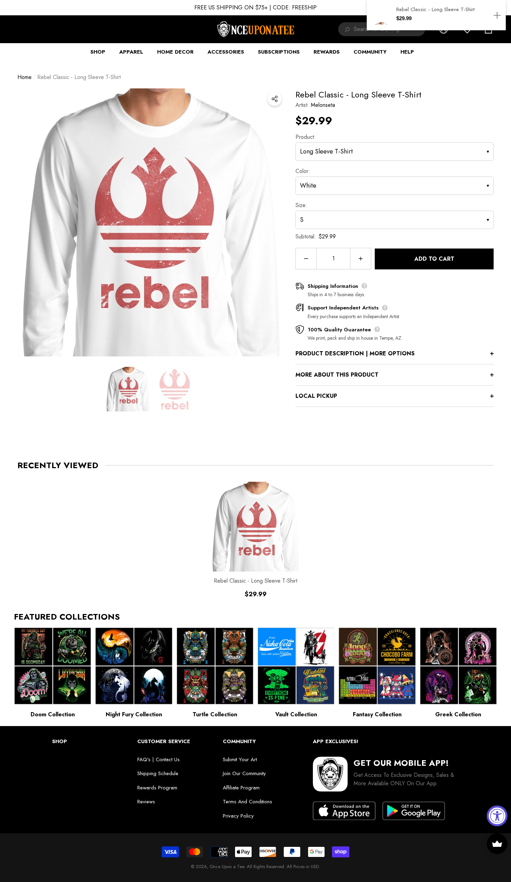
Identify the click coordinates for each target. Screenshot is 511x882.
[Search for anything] (346, 29)
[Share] (275, 99)
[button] (128, 389)
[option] (151, 222)
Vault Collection (296, 714)
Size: (301, 205)
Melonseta (323, 105)
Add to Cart (434, 259)
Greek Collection (458, 714)
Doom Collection (53, 714)
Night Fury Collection (134, 714)
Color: (302, 171)
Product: (305, 137)
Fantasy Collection (377, 714)
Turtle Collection (215, 714)
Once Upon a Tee (227, 866)
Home (24, 77)
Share (275, 99)
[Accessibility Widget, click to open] (497, 815)
